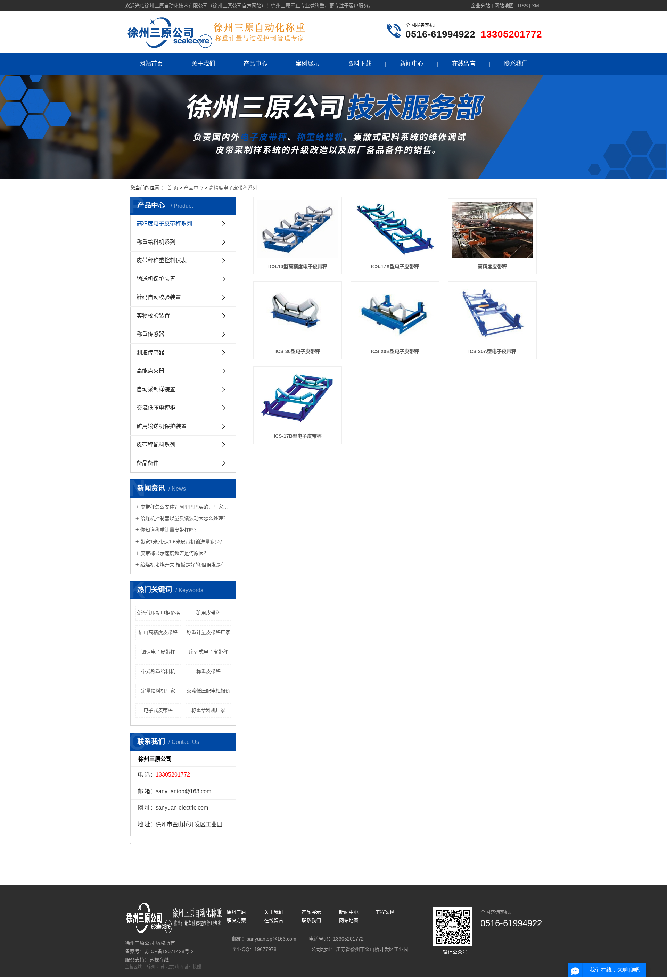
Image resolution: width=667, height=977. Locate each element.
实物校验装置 (153, 316)
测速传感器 (150, 352)
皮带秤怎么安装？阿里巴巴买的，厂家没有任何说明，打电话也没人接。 (185, 507)
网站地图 (504, 5)
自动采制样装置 (156, 389)
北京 (170, 966)
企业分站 (480, 5)
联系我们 (516, 63)
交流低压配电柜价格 (158, 613)
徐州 (151, 966)
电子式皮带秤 (158, 710)
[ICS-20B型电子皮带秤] (394, 314)
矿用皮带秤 (208, 613)
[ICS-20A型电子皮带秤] (492, 314)
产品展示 (311, 912)
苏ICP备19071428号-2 (169, 951)
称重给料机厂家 (208, 710)
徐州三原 (236, 912)
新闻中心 (411, 63)
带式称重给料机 (158, 671)
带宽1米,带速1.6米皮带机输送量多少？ (182, 541)
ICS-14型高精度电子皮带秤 (297, 266)
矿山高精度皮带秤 (158, 632)
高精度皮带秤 (492, 266)
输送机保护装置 (156, 279)
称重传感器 (150, 334)
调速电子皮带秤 (158, 652)
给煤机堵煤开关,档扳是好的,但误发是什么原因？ (185, 564)
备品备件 (148, 463)
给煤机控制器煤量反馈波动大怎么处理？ (184, 518)
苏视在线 (159, 959)
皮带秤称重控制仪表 (162, 260)
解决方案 (236, 920)
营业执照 (192, 966)
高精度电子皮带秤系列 (233, 187)
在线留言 (464, 63)
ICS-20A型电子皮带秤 (492, 351)
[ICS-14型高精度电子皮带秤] (297, 229)
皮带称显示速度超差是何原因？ (174, 553)
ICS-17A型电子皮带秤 (395, 266)
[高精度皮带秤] (492, 230)
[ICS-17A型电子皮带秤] (394, 229)
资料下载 (359, 63)
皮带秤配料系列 (156, 445)
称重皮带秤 (208, 671)
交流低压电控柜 (156, 408)
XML (537, 5)
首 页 (172, 187)
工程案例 (385, 912)
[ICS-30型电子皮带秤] (297, 314)
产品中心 (255, 63)
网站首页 (151, 63)
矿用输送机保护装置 (162, 426)
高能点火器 (150, 371)
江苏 (160, 966)
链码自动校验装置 (159, 297)
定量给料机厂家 (158, 690)
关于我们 (203, 63)
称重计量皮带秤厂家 (208, 632)
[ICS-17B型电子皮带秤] (297, 399)
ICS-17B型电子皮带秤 (298, 436)
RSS (523, 5)
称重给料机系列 (156, 242)
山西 (179, 966)
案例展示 (307, 63)
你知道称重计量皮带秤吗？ (169, 530)
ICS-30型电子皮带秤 (297, 351)
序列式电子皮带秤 (208, 652)
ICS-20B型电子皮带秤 (395, 351)
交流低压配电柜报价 (208, 690)
